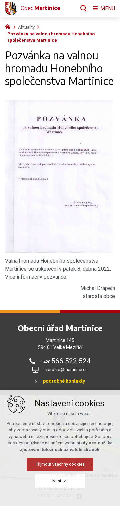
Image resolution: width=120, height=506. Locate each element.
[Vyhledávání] (83, 8)
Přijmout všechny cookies (60, 464)
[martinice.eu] (9, 26)
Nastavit (60, 480)
